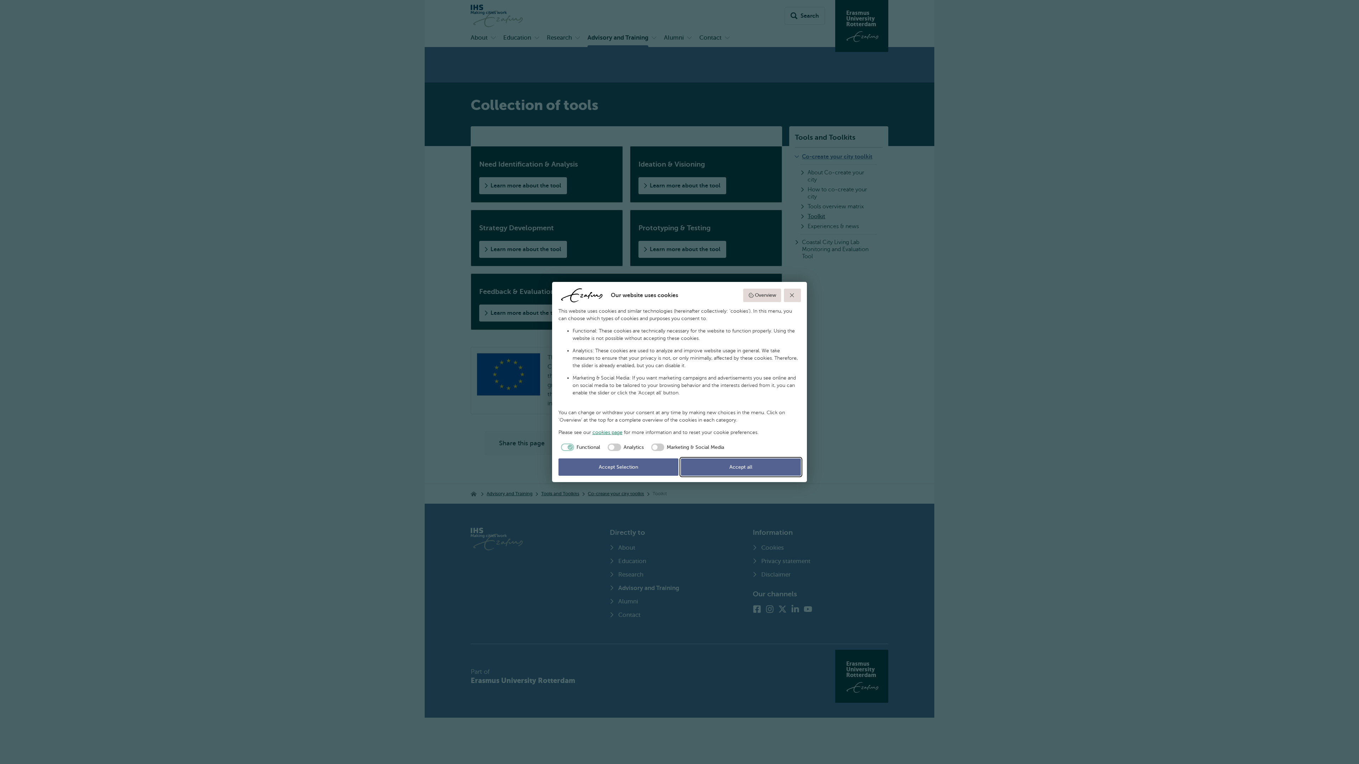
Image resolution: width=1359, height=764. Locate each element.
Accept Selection (618, 467)
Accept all (740, 467)
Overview (765, 295)
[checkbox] (579, 447)
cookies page (607, 432)
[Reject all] (792, 295)
